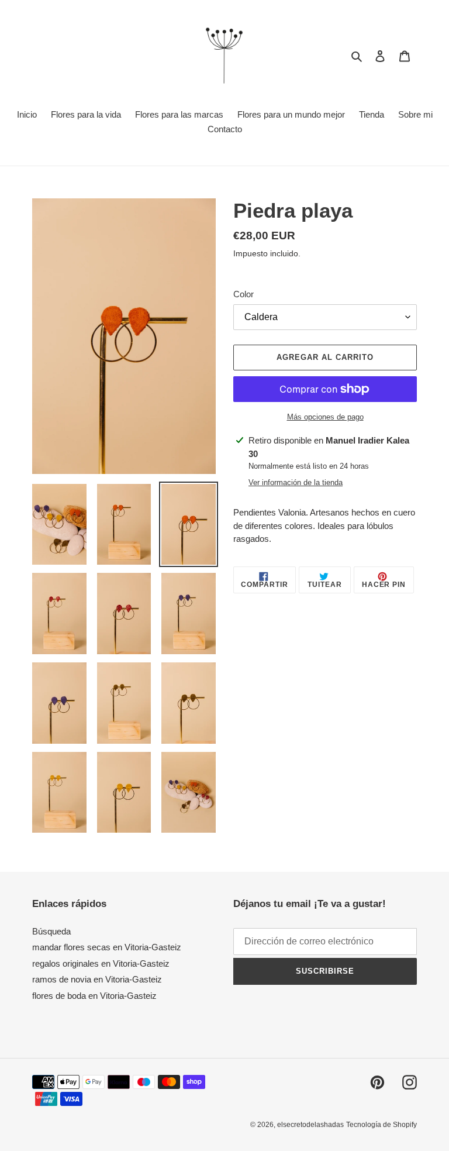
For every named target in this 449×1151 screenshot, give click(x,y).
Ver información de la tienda (295, 482)
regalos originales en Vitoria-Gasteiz (101, 963)
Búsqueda (51, 931)
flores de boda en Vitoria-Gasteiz (94, 996)
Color (243, 294)
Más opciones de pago (325, 417)
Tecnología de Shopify (381, 1125)
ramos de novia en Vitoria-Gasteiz (97, 979)
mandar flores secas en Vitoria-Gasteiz (106, 947)
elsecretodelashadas (310, 1125)
